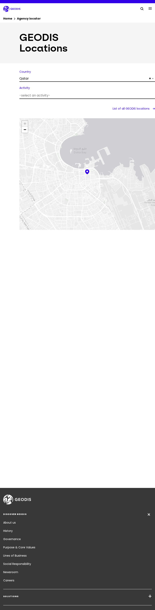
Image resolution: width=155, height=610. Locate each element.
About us (9, 523)
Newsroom (10, 572)
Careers (8, 580)
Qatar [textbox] (85, 78)
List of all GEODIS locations (131, 108)
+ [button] (25, 123)
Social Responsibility (17, 564)
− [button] (25, 129)
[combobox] (87, 78)
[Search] (142, 8)
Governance (12, 539)
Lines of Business (15, 556)
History (8, 531)
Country (25, 72)
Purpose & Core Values (19, 547)
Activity (24, 88)
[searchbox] (86, 95)
